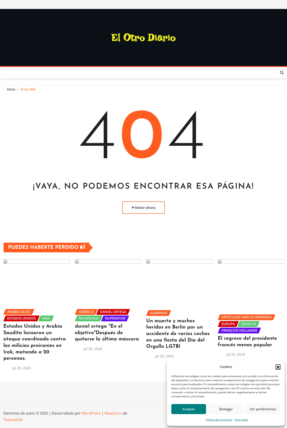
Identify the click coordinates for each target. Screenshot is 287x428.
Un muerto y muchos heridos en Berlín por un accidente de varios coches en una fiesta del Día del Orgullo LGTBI (178, 333)
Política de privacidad (219, 420)
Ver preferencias (263, 409)
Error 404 (28, 89)
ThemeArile (13, 419)
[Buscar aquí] (282, 72)
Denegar (226, 409)
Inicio (11, 89)
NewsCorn (113, 413)
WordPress (91, 413)
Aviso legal (241, 420)
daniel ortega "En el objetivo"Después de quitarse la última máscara (107, 333)
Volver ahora (145, 207)
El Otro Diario (144, 37)
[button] (278, 367)
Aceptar (189, 409)
